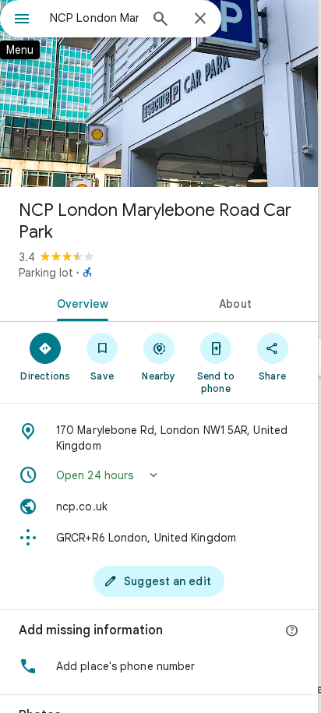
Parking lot (46, 273)
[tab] (79, 302)
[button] (159, 475)
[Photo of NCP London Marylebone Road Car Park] (159, 93)
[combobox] (94, 18)
